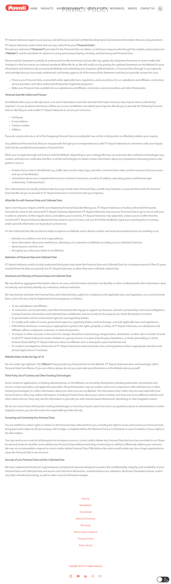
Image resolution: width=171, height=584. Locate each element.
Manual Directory (85, 518)
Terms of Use (86, 545)
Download (86, 512)
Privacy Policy (85, 539)
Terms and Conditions (85, 532)
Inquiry (85, 498)
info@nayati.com (47, 440)
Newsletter (85, 505)
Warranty (85, 525)
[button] (160, 8)
